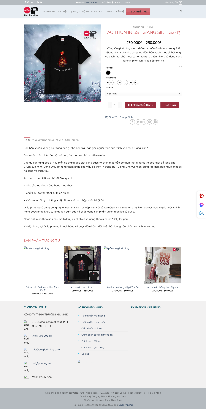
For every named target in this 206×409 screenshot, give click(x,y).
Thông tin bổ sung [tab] (43, 140)
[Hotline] (201, 195)
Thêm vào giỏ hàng (140, 104)
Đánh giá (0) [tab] (72, 140)
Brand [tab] (59, 140)
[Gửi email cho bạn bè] (144, 122)
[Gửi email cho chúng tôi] (32, 3)
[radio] (108, 72)
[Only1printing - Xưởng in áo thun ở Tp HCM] (31, 12)
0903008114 (91, 2)
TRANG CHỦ (49, 11)
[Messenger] (201, 204)
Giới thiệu (62, 11)
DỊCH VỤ (74, 11)
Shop (109, 11)
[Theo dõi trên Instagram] (28, 3)
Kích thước (111, 78)
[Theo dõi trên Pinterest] (38, 3)
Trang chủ (139, 27)
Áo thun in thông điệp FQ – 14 (162, 287)
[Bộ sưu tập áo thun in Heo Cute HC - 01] (42, 265)
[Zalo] (201, 213)
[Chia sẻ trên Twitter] (138, 122)
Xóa (180, 66)
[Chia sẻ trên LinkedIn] (155, 122)
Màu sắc (109, 68)
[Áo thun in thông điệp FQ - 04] (122, 265)
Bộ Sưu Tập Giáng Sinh (119, 117)
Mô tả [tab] (27, 140)
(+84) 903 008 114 (42, 335)
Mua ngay (169, 104)
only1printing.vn (41, 363)
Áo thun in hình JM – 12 (82, 287)
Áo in (151, 27)
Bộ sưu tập (88, 11)
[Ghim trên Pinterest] (149, 122)
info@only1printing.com (46, 349)
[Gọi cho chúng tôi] (35, 3)
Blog (102, 11)
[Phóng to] (28, 98)
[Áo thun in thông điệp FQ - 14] (163, 265)
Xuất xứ (109, 87)
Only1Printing (126, 404)
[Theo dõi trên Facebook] (25, 3)
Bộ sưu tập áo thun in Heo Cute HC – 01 (42, 289)
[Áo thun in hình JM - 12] (82, 265)
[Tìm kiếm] (181, 12)
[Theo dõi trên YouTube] (41, 3)
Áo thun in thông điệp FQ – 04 (122, 287)
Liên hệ (120, 11)
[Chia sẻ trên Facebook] (132, 122)
